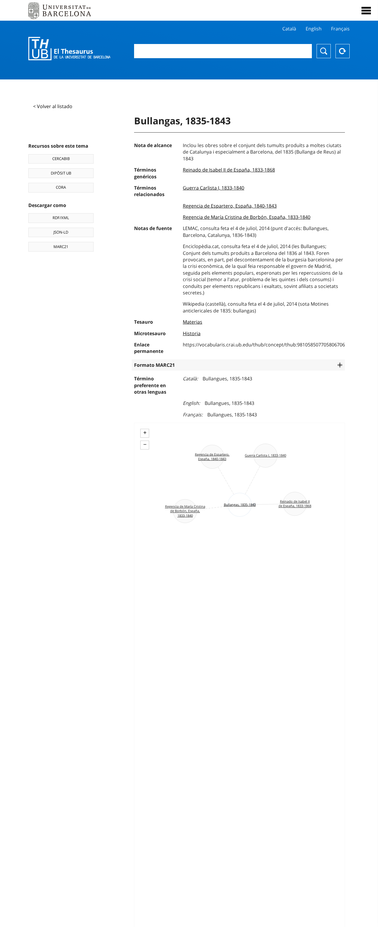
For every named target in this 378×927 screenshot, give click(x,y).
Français (340, 28)
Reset (342, 51)
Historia (192, 333)
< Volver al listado (52, 106)
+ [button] (144, 432)
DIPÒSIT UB (61, 173)
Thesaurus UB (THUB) (69, 49)
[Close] (366, 11)
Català (289, 28)
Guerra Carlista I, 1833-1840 (213, 188)
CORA (61, 187)
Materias (192, 322)
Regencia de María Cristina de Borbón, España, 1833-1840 (246, 217)
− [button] (144, 444)
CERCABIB (61, 158)
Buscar (324, 51)
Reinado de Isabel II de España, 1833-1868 (229, 170)
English (314, 28)
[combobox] (223, 51)
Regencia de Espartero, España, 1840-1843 (230, 206)
